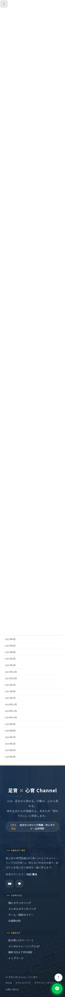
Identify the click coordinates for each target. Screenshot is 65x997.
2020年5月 (10, 750)
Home (9, 982)
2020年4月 (10, 756)
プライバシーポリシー (45, 982)
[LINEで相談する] (57, 988)
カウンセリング (23, 982)
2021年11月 (11, 671)
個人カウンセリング (19, 903)
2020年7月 (10, 737)
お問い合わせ (12, 989)
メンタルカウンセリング (22, 909)
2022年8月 (10, 652)
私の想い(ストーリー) (20, 940)
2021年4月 (10, 691)
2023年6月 (10, 645)
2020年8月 (10, 730)
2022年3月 (10, 658)
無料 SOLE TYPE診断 (20, 952)
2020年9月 (10, 724)
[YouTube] (9, 883)
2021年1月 (10, 698)
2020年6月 (10, 743)
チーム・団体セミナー (21, 915)
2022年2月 (10, 665)
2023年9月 (10, 639)
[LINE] (19, 883)
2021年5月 (10, 684)
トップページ (15, 958)
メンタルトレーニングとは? (24, 946)
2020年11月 (11, 711)
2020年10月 (11, 717)
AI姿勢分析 (14, 920)
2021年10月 (11, 678)
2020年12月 (11, 704)
